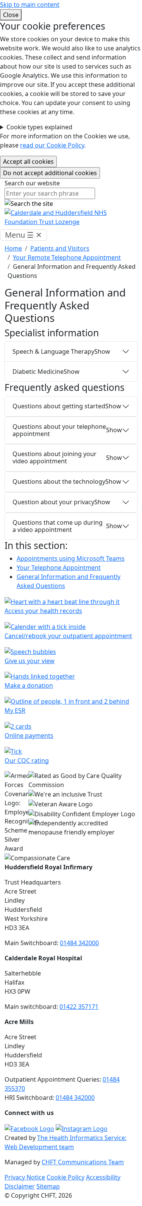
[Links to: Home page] (71, 217)
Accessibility (103, 1177)
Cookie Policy (65, 1177)
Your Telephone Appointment (59, 567)
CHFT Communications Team (83, 1162)
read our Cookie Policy (52, 145)
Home (13, 248)
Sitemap (48, 1186)
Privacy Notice (25, 1177)
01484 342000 (79, 943)
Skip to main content (29, 4)
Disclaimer (20, 1186)
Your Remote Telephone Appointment (67, 257)
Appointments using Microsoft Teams (71, 558)
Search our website (32, 183)
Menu (23, 235)
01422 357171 (78, 1006)
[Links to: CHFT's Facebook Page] (29, 1128)
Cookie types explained (39, 127)
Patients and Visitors (59, 248)
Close (11, 15)
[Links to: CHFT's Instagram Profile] (82, 1128)
